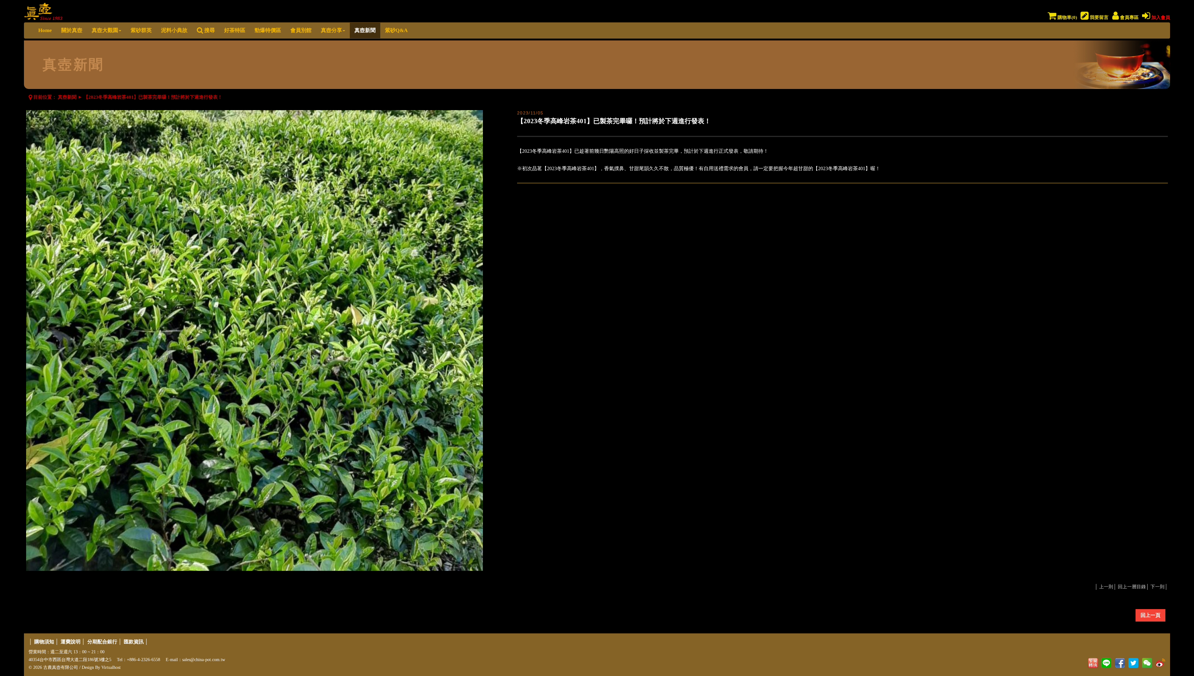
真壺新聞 (365, 30)
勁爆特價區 (268, 30)
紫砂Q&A (396, 30)
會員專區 (1129, 17)
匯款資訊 (134, 641)
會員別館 (301, 30)
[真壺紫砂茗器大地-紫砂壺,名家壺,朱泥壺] (43, 10)
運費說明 (71, 641)
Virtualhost (111, 667)
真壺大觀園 (105, 30)
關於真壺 (71, 30)
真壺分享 (331, 30)
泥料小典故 (174, 30)
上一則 (1106, 586)
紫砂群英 (141, 30)
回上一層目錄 (1132, 586)
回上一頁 (1150, 615)
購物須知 (44, 641)
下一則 (1157, 586)
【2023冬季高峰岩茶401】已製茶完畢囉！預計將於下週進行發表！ (153, 97)
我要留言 (1098, 17)
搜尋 (209, 30)
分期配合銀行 (102, 641)
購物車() (1066, 17)
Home (45, 30)
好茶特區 (234, 30)
